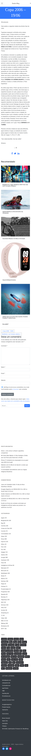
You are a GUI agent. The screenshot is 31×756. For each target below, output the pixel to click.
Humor (18, 648)
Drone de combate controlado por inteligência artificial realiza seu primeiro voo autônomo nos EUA (13, 505)
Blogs (15, 642)
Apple (2, 518)
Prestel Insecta (6, 707)
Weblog (3, 623)
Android (16, 639)
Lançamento (17, 653)
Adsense (10, 639)
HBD (3, 690)
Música (3, 578)
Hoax (2, 562)
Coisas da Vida (5, 528)
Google (3, 557)
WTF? (2, 628)
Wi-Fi (3, 668)
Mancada (3, 568)
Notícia (4, 659)
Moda (2, 576)
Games (3, 554)
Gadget (3, 552)
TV (2, 615)
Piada (2, 583)
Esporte (3, 541)
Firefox (3, 648)
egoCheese (5, 688)
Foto (2, 547)
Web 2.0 (3, 620)
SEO (2, 602)
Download (11, 645)
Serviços (3, 605)
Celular (24, 642)
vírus (26, 665)
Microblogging (6, 656)
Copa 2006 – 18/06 (7, 331)
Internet (16, 651)
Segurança (4, 599)
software (4, 665)
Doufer (3, 503)
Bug (2, 523)
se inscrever (15, 389)
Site (14, 662)
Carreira (3, 525)
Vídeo (2, 618)
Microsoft (3, 570)
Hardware (3, 560)
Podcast (3, 586)
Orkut (8, 659)
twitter (17, 665)
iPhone (3, 653)
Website (3, 380)
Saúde (20, 659)
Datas (2, 536)
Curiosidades (4, 533)
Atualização (5, 642)
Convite (3, 531)
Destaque (4, 645)
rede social (15, 659)
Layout (24, 653)
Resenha (3, 594)
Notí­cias (3, 581)
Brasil (19, 642)
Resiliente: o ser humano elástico (11, 334)
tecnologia (11, 665)
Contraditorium (6, 685)
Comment (4, 346)
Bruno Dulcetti (6, 718)
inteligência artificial (7, 651)
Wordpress (4, 626)
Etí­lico (2, 544)
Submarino (5, 709)
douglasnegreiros (7, 704)
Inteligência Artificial (6, 565)
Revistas (3, 597)
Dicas (2, 539)
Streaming (4, 613)
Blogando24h (4, 520)
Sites (2, 607)
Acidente (4, 639)
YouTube (15, 668)
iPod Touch (10, 653)
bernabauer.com (6, 680)
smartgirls (5, 723)
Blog (11, 642)
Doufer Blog (15, 3)
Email (3, 373)
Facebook (23, 645)
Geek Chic (5, 720)
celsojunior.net (6, 683)
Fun (2, 549)
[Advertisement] (15, 427)
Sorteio (3, 610)
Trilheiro (4, 726)
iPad (24, 651)
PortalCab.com (6, 696)
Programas (4, 591)
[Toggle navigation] (2, 3)
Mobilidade (4, 573)
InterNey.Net (5, 693)
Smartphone (19, 662)
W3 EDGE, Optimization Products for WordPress (15, 728)
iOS (21, 651)
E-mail (17, 645)
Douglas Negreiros (6, 489)
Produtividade (5, 589)
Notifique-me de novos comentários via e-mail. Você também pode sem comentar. (15, 388)
